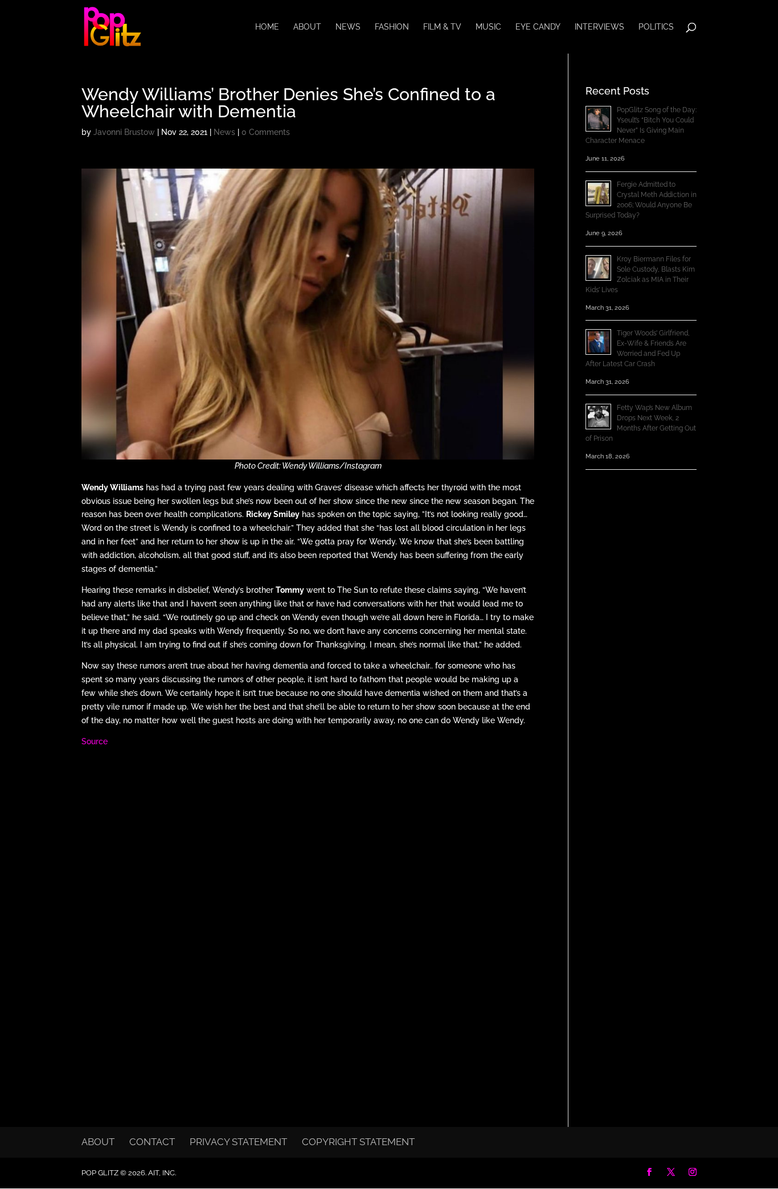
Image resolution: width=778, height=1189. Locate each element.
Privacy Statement (238, 1141)
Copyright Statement (358, 1141)
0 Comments (265, 132)
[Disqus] (307, 904)
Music (488, 27)
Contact (152, 1141)
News (348, 27)
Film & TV (442, 27)
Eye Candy (537, 27)
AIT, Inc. (161, 1172)
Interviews (599, 27)
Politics (656, 27)
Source (94, 741)
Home (267, 27)
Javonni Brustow (124, 132)
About (307, 27)
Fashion (392, 27)
